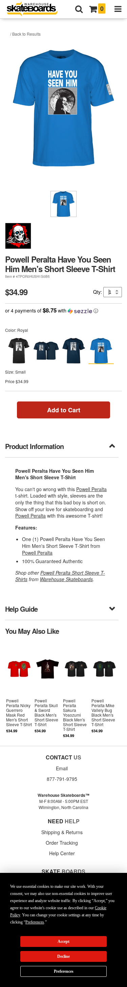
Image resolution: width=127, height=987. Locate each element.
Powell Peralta (91, 489)
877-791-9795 (62, 778)
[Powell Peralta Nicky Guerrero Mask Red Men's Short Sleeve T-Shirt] (19, 690)
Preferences (63, 971)
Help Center (62, 853)
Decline (63, 956)
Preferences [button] (34, 922)
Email (62, 768)
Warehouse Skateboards (66, 579)
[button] (63, 310)
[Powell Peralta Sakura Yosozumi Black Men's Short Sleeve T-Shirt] (76, 690)
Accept (63, 941)
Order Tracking (62, 842)
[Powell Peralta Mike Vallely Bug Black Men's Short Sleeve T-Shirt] (104, 690)
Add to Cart (63, 410)
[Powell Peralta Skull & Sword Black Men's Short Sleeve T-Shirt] (48, 690)
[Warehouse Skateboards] (35, 9)
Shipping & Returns (62, 832)
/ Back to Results (25, 34)
